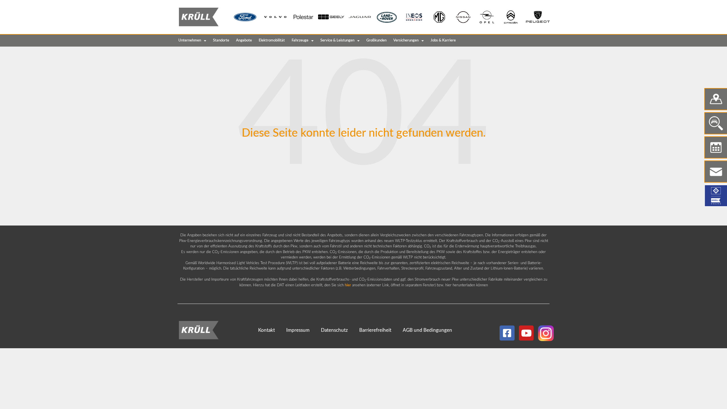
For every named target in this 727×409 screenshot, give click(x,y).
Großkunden (376, 40)
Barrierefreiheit (375, 330)
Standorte (221, 40)
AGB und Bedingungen (427, 330)
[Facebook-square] (507, 333)
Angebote (244, 40)
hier (348, 285)
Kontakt (266, 330)
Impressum (298, 330)
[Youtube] (526, 333)
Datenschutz (334, 330)
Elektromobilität (272, 40)
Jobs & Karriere (443, 40)
